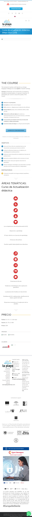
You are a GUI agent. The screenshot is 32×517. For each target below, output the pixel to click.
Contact (20, 516)
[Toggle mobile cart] (26, 20)
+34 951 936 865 (13, 1)
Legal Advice (14, 515)
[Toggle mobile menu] (29, 20)
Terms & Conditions (7, 515)
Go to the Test (25, 372)
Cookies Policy (20, 515)
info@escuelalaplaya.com (23, 1)
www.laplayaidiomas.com (8, 384)
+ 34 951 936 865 (15, 374)
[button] (28, 513)
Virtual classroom (16, 8)
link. (23, 390)
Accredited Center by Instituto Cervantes (18, 4)
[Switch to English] (15, 16)
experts (18, 88)
